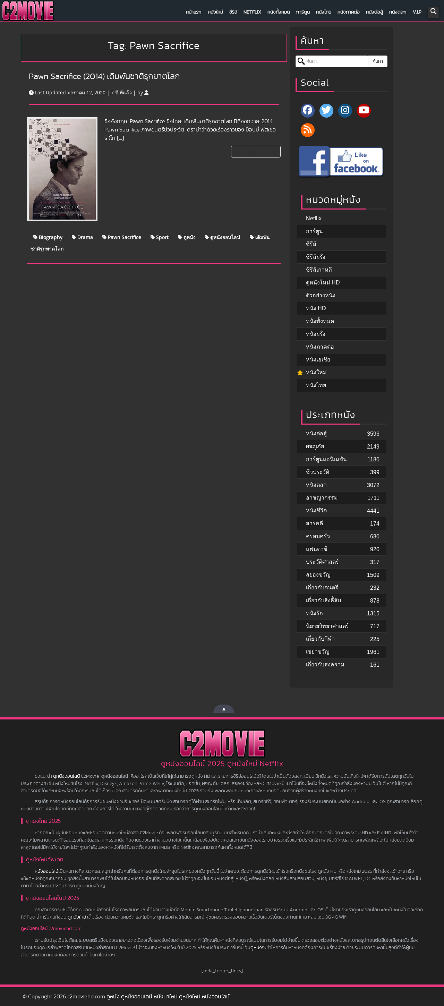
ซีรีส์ (233, 12)
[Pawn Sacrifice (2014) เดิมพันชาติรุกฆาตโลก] (62, 169)
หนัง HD (316, 308)
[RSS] (308, 130)
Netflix (252, 12)
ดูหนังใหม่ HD (323, 282)
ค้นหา (378, 61)
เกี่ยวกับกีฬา (320, 639)
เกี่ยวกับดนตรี (322, 587)
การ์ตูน (303, 12)
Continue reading (255, 151)
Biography (49, 237)
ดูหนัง (189, 237)
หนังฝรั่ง (315, 334)
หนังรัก (314, 613)
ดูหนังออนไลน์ (224, 237)
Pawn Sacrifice (123, 237)
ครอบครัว (318, 536)
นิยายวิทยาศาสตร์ (327, 626)
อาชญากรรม (322, 498)
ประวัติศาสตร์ (322, 562)
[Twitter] (326, 111)
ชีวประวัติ (317, 472)
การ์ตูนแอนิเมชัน (326, 459)
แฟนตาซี (316, 549)
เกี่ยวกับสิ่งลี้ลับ (323, 600)
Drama (84, 237)
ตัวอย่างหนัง (320, 295)
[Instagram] (345, 111)
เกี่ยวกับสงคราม (325, 664)
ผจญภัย (315, 446)
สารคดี (314, 523)
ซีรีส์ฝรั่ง (315, 257)
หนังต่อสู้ (374, 12)
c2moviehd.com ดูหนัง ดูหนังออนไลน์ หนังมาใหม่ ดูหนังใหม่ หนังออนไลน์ (148, 996)
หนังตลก (398, 12)
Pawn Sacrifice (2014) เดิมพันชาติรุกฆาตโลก (104, 77)
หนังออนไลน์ (46, 871)
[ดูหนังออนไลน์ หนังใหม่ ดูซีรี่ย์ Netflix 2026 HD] (28, 12)
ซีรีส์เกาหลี (319, 270)
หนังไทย (323, 12)
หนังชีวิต (316, 510)
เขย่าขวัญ (318, 652)
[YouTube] (364, 111)
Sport (162, 237)
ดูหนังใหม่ (77, 917)
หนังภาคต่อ (349, 12)
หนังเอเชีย (318, 360)
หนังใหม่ (215, 12)
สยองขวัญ (318, 575)
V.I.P (417, 12)
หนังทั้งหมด (278, 12)
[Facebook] (308, 111)
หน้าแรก (194, 12)
